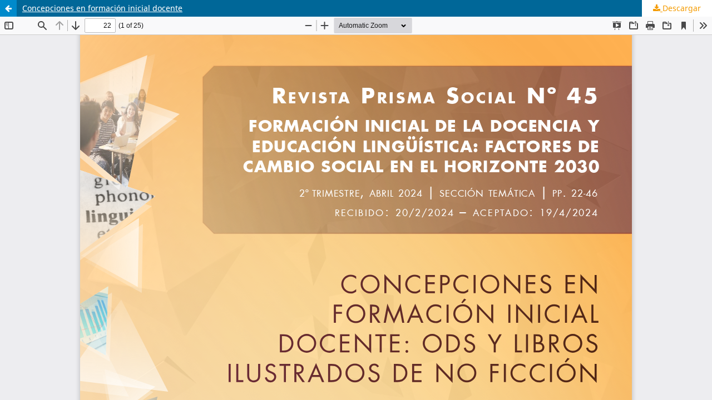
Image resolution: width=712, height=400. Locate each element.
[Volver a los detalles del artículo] (8, 8)
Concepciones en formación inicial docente (102, 8)
